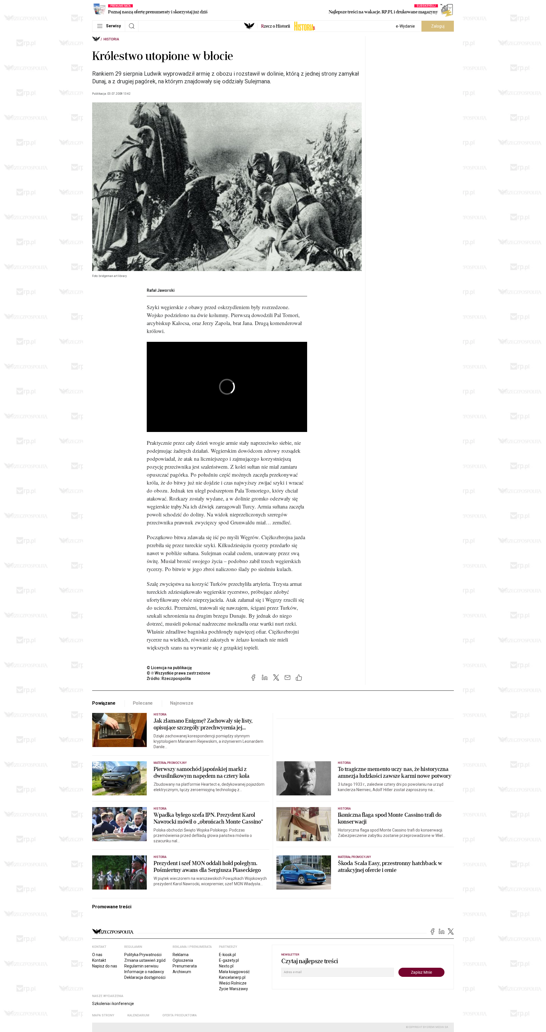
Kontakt (99, 960)
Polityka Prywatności (143, 954)
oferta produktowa (179, 1015)
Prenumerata (185, 966)
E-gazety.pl (229, 960)
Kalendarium (138, 1015)
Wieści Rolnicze (233, 983)
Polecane (143, 703)
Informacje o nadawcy (144, 971)
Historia (111, 39)
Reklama (181, 954)
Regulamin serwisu (141, 966)
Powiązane (103, 703)
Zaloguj (437, 26)
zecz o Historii (275, 26)
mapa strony (103, 1015)
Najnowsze (181, 703)
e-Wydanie (405, 26)
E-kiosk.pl (227, 954)
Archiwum (182, 971)
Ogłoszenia (183, 960)
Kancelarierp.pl (232, 977)
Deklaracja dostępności (145, 977)
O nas (97, 954)
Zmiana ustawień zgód (145, 960)
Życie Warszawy (233, 988)
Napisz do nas (104, 966)
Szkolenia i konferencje (113, 1003)
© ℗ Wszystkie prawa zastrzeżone (178, 673)
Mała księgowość (234, 971)
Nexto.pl (226, 966)
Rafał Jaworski (161, 290)
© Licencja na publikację (169, 667)
